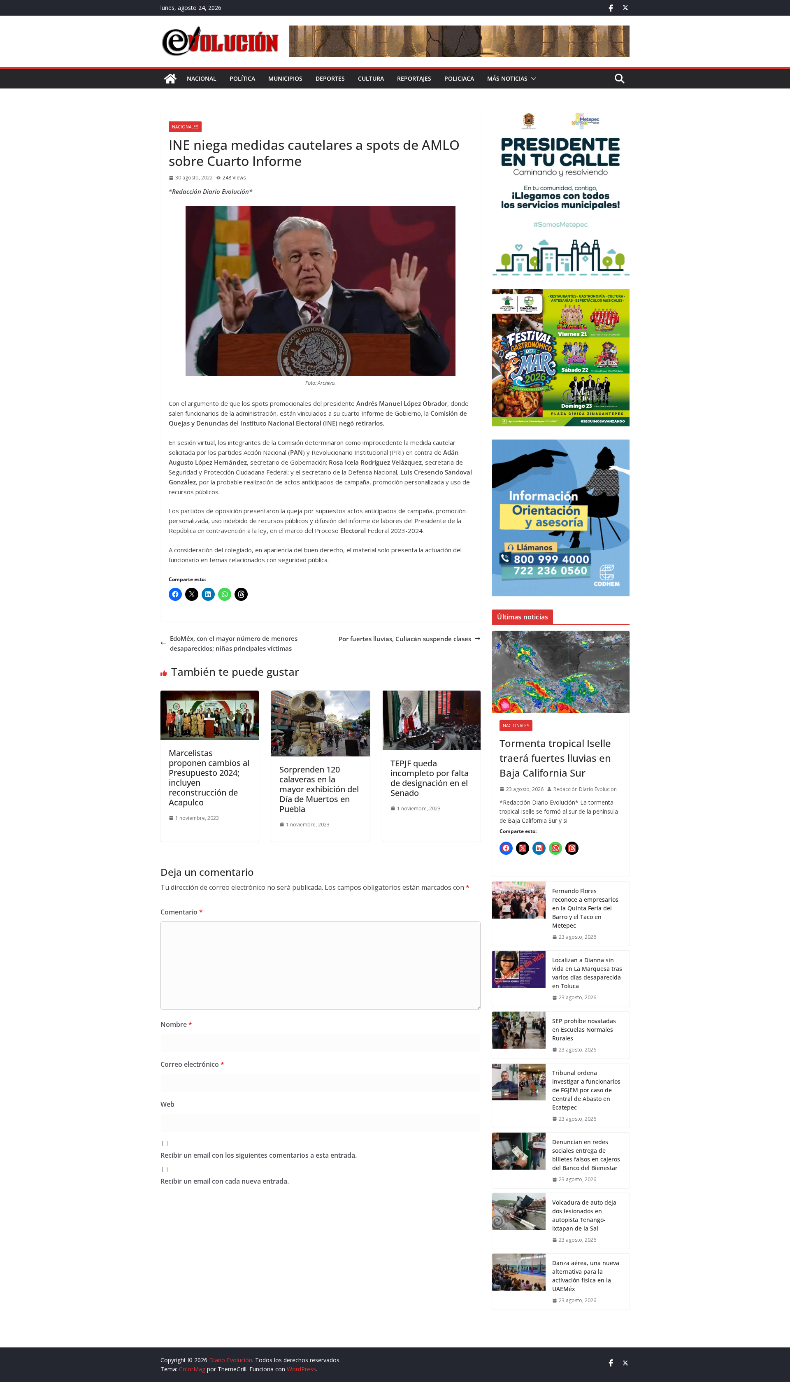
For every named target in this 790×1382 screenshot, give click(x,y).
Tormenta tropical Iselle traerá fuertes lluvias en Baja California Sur (555, 757)
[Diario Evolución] (170, 78)
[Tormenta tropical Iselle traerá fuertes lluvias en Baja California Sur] (561, 672)
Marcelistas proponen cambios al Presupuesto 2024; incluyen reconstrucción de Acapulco (209, 777)
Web (167, 1104)
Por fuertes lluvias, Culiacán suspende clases (405, 639)
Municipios (285, 78)
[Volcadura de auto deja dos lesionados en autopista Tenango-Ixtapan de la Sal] (519, 1221)
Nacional (201, 78)
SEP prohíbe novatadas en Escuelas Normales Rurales (584, 1029)
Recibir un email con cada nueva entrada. (224, 1181)
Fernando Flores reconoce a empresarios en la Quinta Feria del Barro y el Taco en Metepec (585, 908)
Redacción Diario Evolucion (585, 789)
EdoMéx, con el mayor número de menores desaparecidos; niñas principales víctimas (233, 643)
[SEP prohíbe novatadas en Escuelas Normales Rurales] (519, 1035)
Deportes (330, 78)
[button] (532, 78)
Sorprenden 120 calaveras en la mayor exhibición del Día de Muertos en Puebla (319, 789)
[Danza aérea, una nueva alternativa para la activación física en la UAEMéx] (519, 1281)
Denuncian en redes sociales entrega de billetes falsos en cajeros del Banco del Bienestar (586, 1155)
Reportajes (414, 78)
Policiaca (459, 78)
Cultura (371, 78)
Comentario (181, 912)
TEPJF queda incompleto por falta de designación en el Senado (429, 778)
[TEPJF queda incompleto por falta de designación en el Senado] (431, 695)
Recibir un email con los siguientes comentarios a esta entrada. (258, 1155)
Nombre (176, 1024)
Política (242, 78)
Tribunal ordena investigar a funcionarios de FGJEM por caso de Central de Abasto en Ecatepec (586, 1090)
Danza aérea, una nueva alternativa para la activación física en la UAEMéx (585, 1276)
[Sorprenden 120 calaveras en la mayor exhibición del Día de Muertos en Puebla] (320, 695)
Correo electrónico (192, 1064)
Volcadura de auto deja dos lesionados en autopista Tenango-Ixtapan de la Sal (584, 1215)
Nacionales (185, 127)
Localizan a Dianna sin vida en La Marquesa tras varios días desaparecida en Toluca (587, 973)
